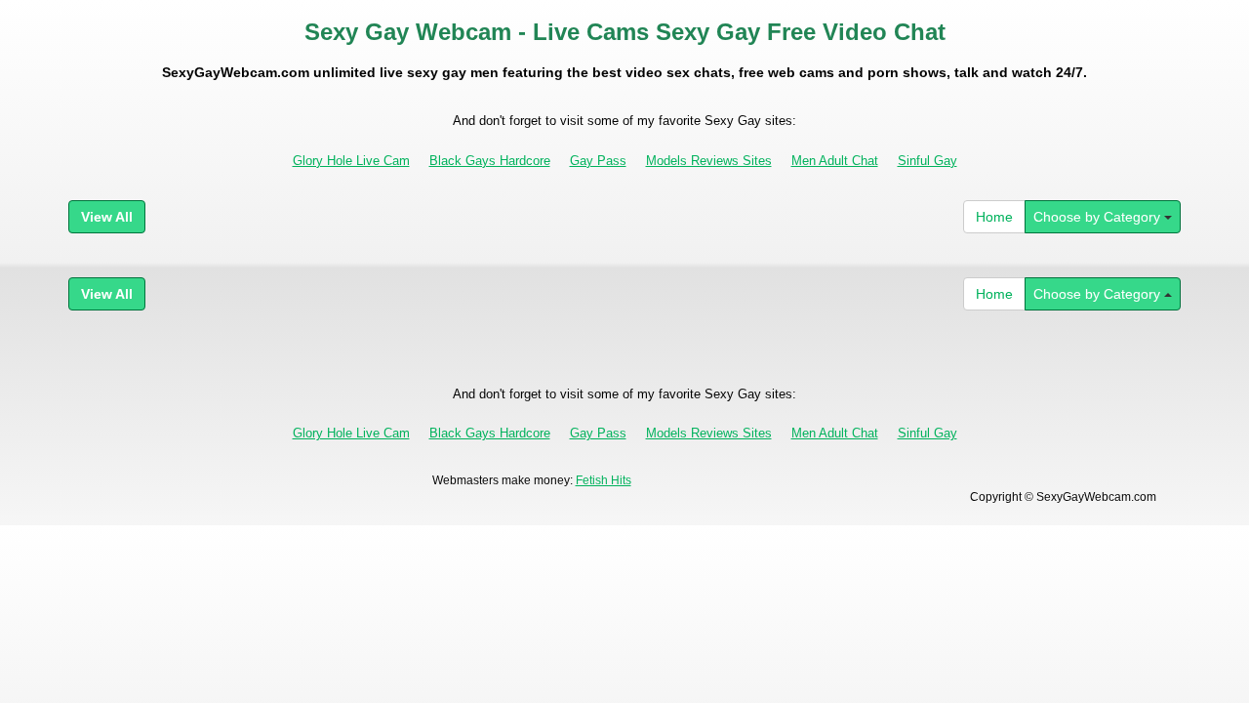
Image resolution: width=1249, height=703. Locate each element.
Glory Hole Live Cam (351, 160)
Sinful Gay (927, 160)
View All (107, 217)
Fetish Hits (603, 480)
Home (994, 217)
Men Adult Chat (834, 160)
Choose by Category (1098, 217)
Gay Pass (598, 160)
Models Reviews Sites (709, 160)
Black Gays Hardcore (489, 160)
